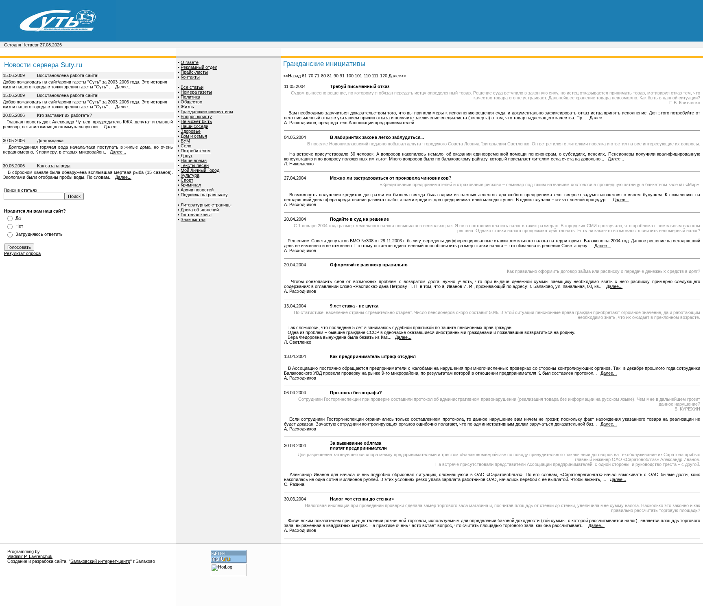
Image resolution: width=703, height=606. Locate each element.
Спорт (187, 180)
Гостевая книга (196, 214)
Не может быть (196, 121)
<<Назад (292, 75)
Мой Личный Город (200, 170)
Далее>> (397, 75)
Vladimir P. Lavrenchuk (29, 556)
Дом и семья (194, 136)
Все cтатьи (192, 87)
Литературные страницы (206, 204)
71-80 (320, 75)
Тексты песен (195, 165)
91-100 (347, 75)
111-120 (379, 75)
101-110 (363, 75)
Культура (190, 175)
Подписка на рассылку (204, 194)
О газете (190, 62)
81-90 (332, 75)
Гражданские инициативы (207, 111)
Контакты (190, 77)
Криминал (191, 184)
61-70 (307, 75)
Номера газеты (196, 92)
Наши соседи (194, 126)
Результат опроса (22, 253)
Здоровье (191, 131)
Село (186, 145)
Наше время (194, 160)
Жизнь (187, 106)
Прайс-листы (194, 72)
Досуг (186, 155)
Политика (190, 96)
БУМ (185, 140)
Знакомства (193, 219)
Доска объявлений (200, 209)
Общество (191, 101)
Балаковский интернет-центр (100, 561)
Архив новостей (197, 189)
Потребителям (196, 150)
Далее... (123, 86)
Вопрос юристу (196, 116)
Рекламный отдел (199, 67)
